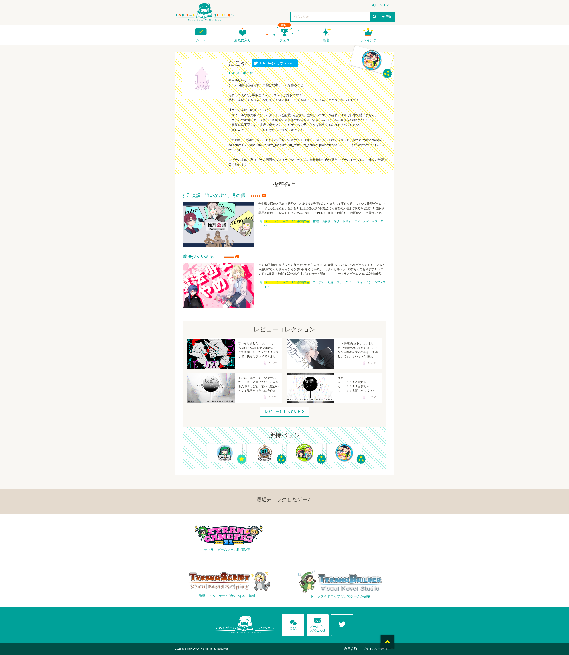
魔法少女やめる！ (200, 256)
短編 (330, 282)
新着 (326, 40)
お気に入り (242, 40)
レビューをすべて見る (283, 411)
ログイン (383, 5)
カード (201, 40)
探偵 (336, 221)
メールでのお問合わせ (317, 624)
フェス (285, 40)
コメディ (319, 282)
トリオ (347, 221)
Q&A (293, 624)
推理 (316, 221)
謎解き (326, 221)
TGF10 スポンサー (242, 73)
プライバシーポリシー (378, 649)
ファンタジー (345, 282)
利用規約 (350, 649)
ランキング (368, 40)
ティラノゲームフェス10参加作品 (287, 221)
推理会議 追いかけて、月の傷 (214, 195)
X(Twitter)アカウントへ (275, 63)
